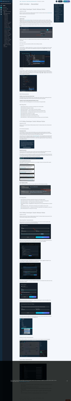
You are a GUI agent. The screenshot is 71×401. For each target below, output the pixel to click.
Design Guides (5, 7)
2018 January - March (7, 43)
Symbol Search (50, 12)
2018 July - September (7, 40)
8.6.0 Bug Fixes (57, 21)
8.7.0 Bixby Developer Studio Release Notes (59, 11)
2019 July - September (7, 35)
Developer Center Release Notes (7, 45)
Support (60, 1)
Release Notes (5, 10)
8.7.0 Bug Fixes (57, 13)
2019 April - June (6, 36)
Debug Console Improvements (57, 18)
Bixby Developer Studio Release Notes (7, 14)
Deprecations (5, 46)
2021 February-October (7, 27)
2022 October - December (7, 22)
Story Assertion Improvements (57, 16)
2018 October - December (7, 39)
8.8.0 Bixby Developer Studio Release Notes (59, 6)
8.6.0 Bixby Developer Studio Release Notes (59, 15)
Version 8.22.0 (6, 18)
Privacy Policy (21, 381)
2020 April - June (6, 31)
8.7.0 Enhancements (58, 12)
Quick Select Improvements (57, 20)
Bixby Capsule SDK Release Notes (7, 12)
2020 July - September (7, 30)
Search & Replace (27, 20)
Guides (4, 5)
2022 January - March (7, 26)
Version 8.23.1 (6, 15)
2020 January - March (7, 32)
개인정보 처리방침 (26, 381)
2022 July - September (7, 23)
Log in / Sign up (66, 1)
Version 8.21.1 (6, 19)
